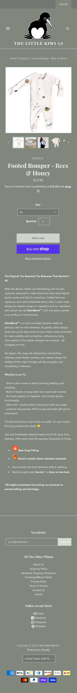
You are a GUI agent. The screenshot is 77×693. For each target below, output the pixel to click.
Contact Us (38, 590)
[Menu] (8, 28)
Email (40, 613)
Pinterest (40, 626)
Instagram (40, 622)
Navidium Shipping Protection (38, 573)
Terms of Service (38, 585)
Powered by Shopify (38, 649)
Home (13, 58)
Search (38, 594)
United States (37, 658)
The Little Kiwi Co (49, 645)
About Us (38, 564)
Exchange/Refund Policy (38, 577)
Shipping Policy (38, 568)
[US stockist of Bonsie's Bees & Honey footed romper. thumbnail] (18, 142)
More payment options (38, 258)
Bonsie (38, 158)
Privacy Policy (38, 581)
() (63, 4)
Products (24, 58)
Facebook (40, 617)
